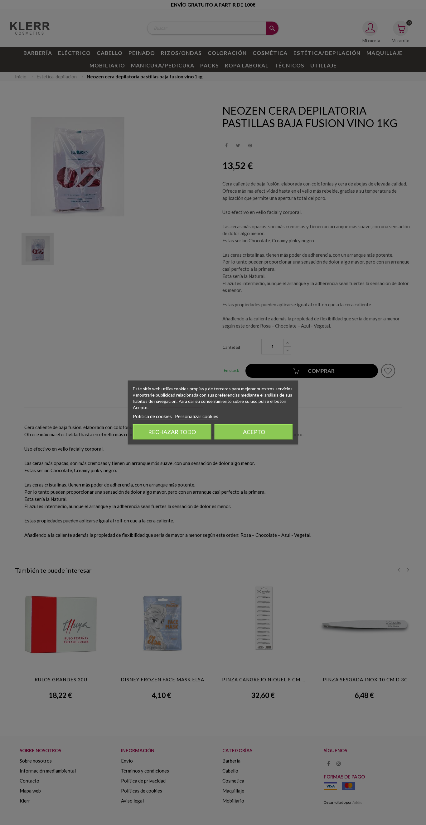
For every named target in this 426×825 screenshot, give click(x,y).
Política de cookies (152, 416)
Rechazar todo (172, 431)
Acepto (254, 431)
